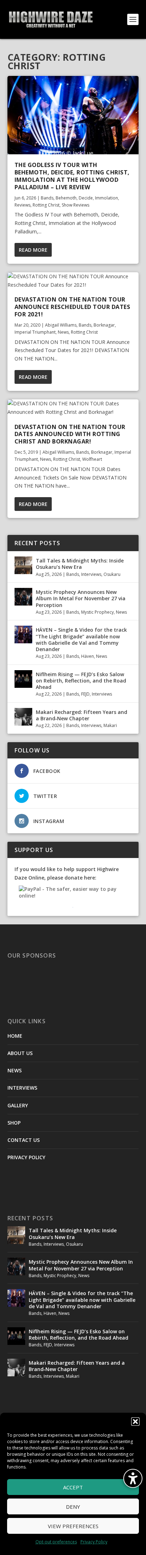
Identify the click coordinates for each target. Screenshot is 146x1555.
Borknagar (104, 325)
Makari (110, 725)
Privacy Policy (93, 1542)
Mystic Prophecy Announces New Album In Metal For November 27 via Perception (80, 598)
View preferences (73, 1526)
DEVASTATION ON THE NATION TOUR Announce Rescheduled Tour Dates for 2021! (72, 307)
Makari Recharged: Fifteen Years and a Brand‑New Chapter (81, 715)
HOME (14, 1035)
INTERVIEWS (22, 1087)
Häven (87, 656)
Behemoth (66, 198)
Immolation (106, 198)
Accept (73, 1487)
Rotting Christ (46, 205)
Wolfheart (92, 459)
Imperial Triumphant (35, 332)
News (63, 332)
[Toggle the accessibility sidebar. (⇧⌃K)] (132, 1478)
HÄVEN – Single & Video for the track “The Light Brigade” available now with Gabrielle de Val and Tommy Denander (81, 639)
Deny (73, 1506)
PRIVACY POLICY (26, 1157)
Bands (47, 198)
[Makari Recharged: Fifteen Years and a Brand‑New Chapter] (23, 717)
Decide (86, 198)
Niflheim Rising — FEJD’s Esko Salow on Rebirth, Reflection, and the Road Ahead (81, 680)
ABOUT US (20, 1053)
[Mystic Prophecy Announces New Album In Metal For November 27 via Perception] (23, 597)
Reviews (22, 205)
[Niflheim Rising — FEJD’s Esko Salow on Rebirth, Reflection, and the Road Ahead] (23, 679)
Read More (33, 249)
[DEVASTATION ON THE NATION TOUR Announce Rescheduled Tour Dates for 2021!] (73, 280)
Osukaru (111, 574)
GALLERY (17, 1105)
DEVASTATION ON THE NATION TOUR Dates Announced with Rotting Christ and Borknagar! (70, 434)
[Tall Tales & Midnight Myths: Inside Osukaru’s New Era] (23, 565)
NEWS (14, 1070)
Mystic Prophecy (97, 612)
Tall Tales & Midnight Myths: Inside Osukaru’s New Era (80, 563)
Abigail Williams (61, 325)
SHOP (14, 1122)
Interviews (91, 574)
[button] (135, 1421)
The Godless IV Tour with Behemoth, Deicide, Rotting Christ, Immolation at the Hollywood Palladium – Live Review (72, 176)
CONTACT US (23, 1140)
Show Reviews (75, 205)
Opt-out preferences (56, 1542)
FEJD (85, 694)
